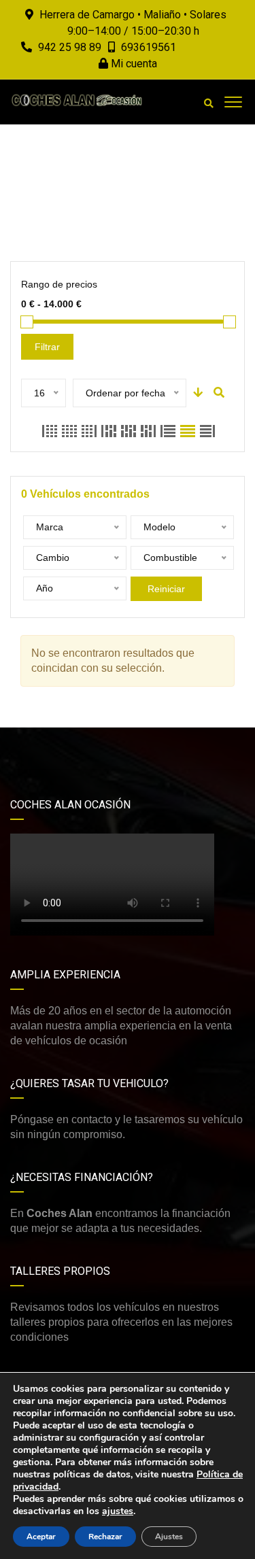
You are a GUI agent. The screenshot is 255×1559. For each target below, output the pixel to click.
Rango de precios (59, 284)
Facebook (49, 748)
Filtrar (47, 346)
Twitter (206, 748)
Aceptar (41, 1536)
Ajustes (169, 1536)
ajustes (117, 1511)
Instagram (127, 748)
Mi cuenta (132, 63)
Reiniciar (166, 588)
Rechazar (105, 1536)
